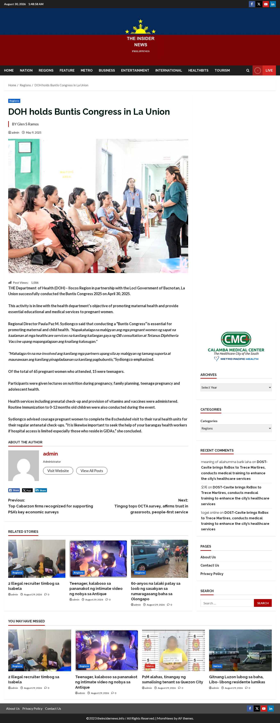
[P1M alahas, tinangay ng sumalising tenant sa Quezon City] (173, 650)
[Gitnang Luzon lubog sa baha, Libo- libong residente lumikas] (240, 650)
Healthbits (198, 70)
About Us (208, 557)
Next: (151, 506)
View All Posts (92, 470)
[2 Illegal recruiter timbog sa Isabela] (36, 559)
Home (9, 70)
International (168, 70)
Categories (208, 421)
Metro (87, 70)
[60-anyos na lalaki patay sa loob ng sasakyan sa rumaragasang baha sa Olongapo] (159, 559)
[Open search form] (247, 70)
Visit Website (58, 470)
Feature (67, 70)
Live (269, 70)
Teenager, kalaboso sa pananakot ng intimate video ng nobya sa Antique (96, 588)
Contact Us (209, 566)
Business (107, 70)
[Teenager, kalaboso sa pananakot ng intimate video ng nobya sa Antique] (98, 559)
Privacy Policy (211, 574)
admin (15, 132)
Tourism (222, 70)
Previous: (50, 506)
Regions (46, 70)
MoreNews (165, 718)
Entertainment (135, 70)
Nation (26, 70)
